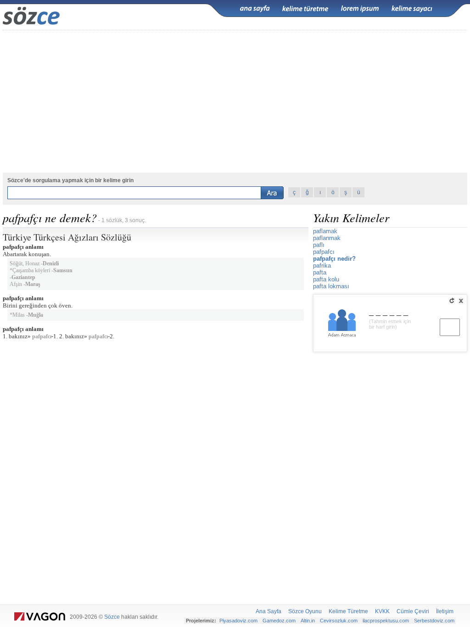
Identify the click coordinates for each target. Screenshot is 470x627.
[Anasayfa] (254, 9)
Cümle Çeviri (413, 611)
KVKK (382, 611)
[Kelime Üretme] (305, 9)
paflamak (325, 231)
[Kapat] (460, 300)
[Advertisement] (235, 101)
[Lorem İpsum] (359, 9)
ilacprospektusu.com (386, 620)
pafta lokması (331, 286)
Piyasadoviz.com (238, 620)
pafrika (322, 265)
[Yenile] (451, 300)
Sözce (112, 617)
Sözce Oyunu (305, 611)
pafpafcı (41, 336)
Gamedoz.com (279, 620)
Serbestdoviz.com (434, 620)
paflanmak (327, 238)
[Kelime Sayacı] (412, 9)
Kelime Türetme (348, 611)
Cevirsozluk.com (339, 620)
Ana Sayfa (268, 611)
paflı (319, 244)
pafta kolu (326, 279)
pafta (319, 272)
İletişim (444, 611)
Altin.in (308, 620)
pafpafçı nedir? (334, 258)
